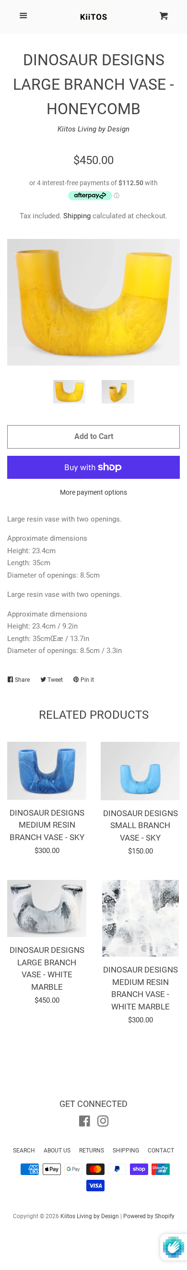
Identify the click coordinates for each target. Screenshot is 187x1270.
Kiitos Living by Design (93, 129)
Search (24, 1150)
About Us (57, 1150)
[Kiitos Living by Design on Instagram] (103, 1123)
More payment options (93, 492)
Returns (91, 1150)
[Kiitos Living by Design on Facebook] (85, 1123)
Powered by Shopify (149, 1216)
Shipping (77, 216)
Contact (161, 1150)
